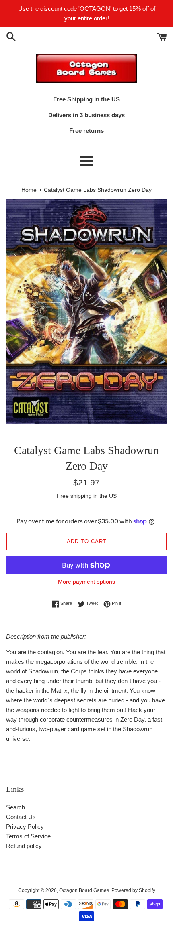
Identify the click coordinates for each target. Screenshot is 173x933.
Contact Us (21, 816)
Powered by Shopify (133, 890)
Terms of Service (28, 836)
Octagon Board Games (84, 890)
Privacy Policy (25, 826)
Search (15, 807)
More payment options (86, 581)
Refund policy (24, 845)
